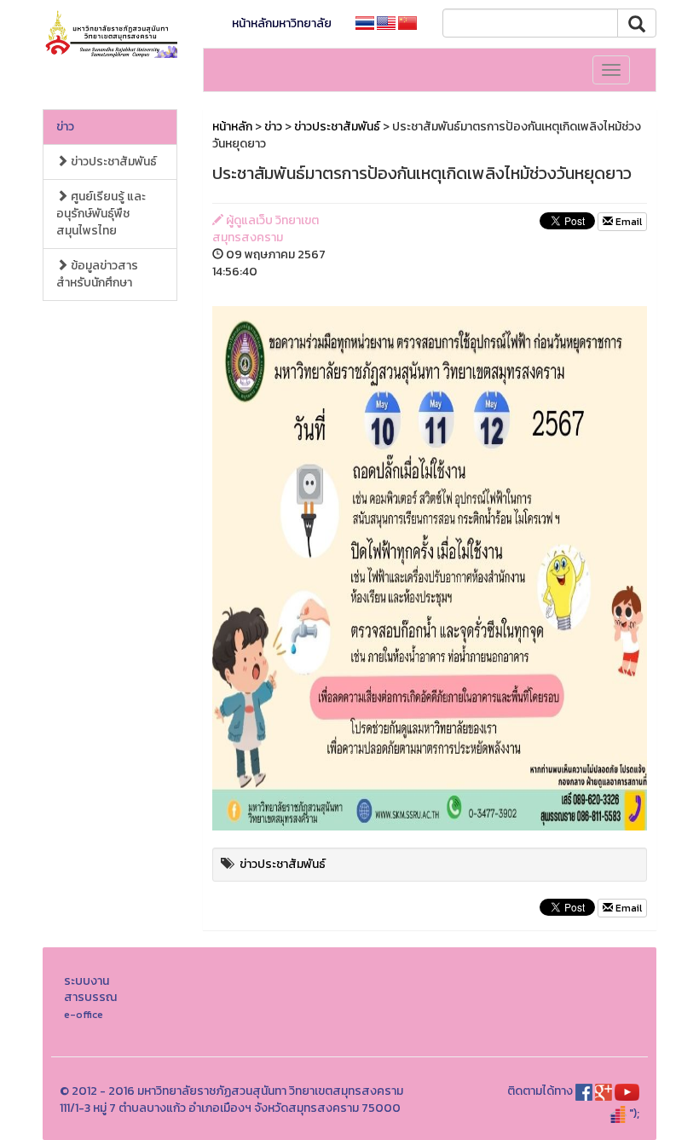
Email (627, 221)
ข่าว (65, 127)
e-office (83, 1014)
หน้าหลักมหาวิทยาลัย (282, 23)
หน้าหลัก (232, 127)
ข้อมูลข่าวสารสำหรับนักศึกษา (97, 274)
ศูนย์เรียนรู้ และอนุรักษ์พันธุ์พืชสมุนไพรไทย (101, 214)
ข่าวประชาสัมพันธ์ (112, 162)
